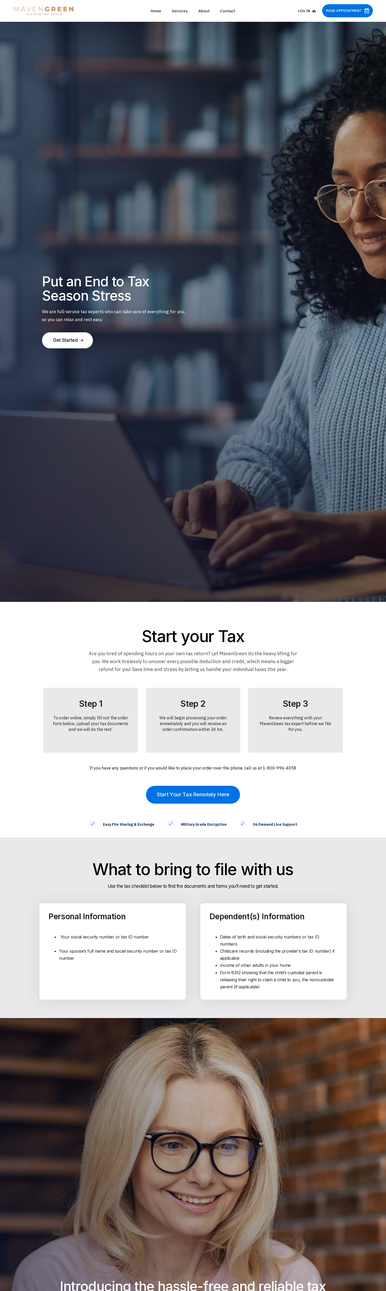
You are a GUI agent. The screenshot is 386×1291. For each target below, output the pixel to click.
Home (156, 10)
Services (180, 10)
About (204, 10)
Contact (227, 10)
